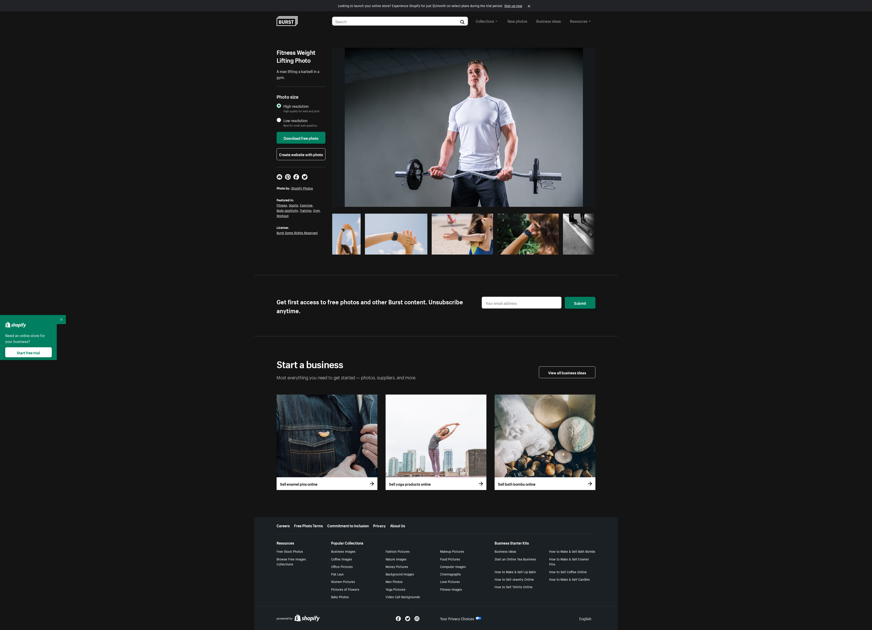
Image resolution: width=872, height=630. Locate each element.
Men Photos (394, 581)
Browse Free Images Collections (291, 561)
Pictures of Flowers (345, 589)
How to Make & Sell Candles (569, 579)
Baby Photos (340, 596)
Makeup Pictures (452, 551)
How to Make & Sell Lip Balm (515, 571)
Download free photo (301, 138)
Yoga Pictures (395, 589)
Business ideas (548, 21)
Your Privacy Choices (457, 618)
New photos (517, 21)
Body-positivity (287, 210)
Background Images (400, 573)
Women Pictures (343, 581)
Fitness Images (451, 589)
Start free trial (28, 352)
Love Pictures (450, 581)
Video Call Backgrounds (403, 596)
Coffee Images (341, 558)
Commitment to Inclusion (348, 525)
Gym (316, 210)
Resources (578, 21)
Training (305, 210)
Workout (283, 215)
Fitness (282, 205)
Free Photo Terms (308, 525)
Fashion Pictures (398, 551)
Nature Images (396, 558)
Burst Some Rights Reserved (297, 232)
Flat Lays (337, 573)
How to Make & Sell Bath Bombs (572, 551)
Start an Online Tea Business (515, 558)
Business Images (343, 551)
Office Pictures (342, 566)
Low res (348, 250)
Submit (580, 303)
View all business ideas (567, 372)
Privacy (379, 525)
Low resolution (295, 120)
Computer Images (453, 566)
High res (396, 250)
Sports (293, 205)
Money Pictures (397, 566)
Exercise (306, 205)
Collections (485, 21)
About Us (397, 525)
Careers (283, 525)
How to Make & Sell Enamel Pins (569, 561)
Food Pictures (450, 558)
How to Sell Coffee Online (568, 571)
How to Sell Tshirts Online (514, 586)
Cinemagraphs (450, 573)
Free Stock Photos (290, 551)
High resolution (296, 106)
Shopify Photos (302, 187)
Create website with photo (301, 154)
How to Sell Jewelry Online (514, 579)
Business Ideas (505, 551)
